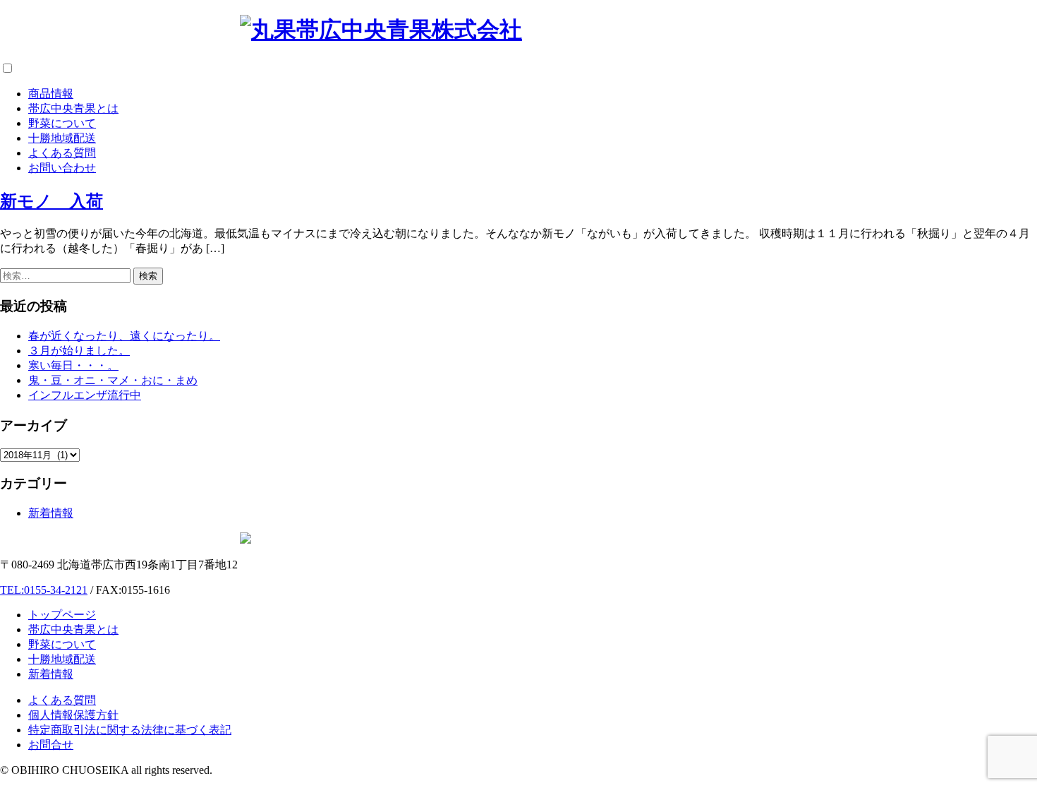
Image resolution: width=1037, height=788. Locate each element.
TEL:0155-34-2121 (43, 590)
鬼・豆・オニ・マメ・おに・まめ (113, 380)
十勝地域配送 (62, 138)
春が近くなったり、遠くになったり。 (124, 336)
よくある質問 (62, 153)
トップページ (62, 615)
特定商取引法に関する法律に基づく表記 (129, 730)
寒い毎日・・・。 (73, 365)
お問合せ (50, 745)
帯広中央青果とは (73, 108)
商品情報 (50, 94)
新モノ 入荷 (51, 201)
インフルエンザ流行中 (84, 395)
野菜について (62, 123)
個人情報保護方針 (73, 715)
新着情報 (50, 513)
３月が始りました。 (79, 351)
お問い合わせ (62, 168)
